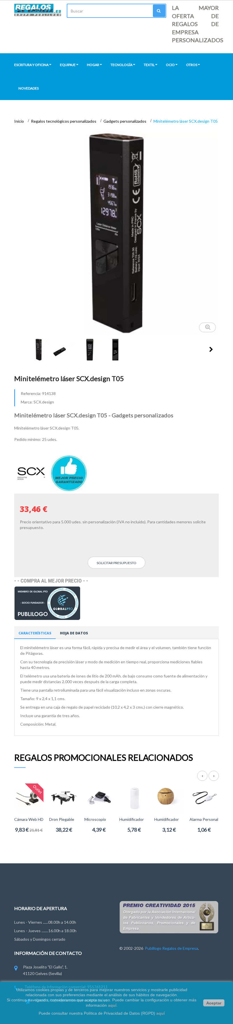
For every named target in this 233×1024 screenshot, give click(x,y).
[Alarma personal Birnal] (204, 797)
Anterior (20, 349)
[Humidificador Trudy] (134, 797)
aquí (112, 1005)
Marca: (27, 402)
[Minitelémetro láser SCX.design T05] (39, 350)
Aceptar (213, 1003)
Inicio (19, 121)
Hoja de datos (74, 633)
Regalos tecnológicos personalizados (64, 121)
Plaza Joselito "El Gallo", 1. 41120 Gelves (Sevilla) (45, 970)
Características (34, 633)
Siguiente (211, 349)
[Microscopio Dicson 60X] (99, 797)
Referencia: (31, 393)
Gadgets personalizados (125, 121)
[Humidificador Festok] (169, 797)
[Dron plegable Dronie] (63, 797)
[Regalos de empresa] (37, 10)
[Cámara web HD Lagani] (28, 797)
